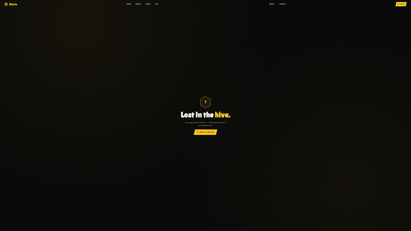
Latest (402, 4)
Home (129, 4)
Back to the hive (206, 132)
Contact (282, 4)
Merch (272, 4)
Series (138, 4)
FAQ (156, 4)
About (148, 4)
